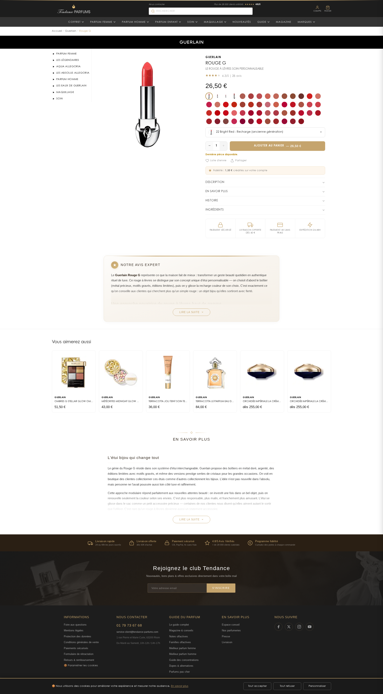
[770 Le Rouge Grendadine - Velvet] (301, 113)
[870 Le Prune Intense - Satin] (242, 121)
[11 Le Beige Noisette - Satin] (276, 96)
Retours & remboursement (79, 659)
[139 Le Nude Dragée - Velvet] (242, 96)
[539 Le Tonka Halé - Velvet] (284, 113)
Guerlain (70, 31)
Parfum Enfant (166, 22)
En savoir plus (179, 686)
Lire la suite (189, 312)
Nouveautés (242, 22)
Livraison (227, 642)
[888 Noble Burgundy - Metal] (234, 96)
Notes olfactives (178, 636)
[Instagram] (299, 627)
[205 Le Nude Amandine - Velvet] (217, 104)
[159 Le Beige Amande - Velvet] (209, 104)
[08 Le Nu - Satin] (267, 96)
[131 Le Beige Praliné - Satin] (318, 96)
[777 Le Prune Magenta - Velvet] (217, 121)
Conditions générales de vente (81, 642)
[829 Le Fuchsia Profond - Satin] (234, 121)
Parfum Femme (101, 22)
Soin (190, 22)
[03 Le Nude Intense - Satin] (251, 96)
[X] (289, 627)
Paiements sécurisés (76, 648)
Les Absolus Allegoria (72, 73)
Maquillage (213, 22)
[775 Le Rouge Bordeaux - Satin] (318, 113)
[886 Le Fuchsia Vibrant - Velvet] (267, 121)
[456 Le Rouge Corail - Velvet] (209, 113)
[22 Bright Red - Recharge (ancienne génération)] (209, 96)
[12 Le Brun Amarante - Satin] (284, 96)
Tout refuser (287, 686)
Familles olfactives (180, 642)
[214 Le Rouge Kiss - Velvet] (234, 104)
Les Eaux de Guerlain (71, 85)
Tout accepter (257, 686)
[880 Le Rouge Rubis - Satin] (259, 121)
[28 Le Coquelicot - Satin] (309, 96)
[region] (191, 542)
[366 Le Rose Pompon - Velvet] (309, 104)
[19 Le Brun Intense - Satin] (301, 96)
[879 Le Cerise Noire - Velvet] (251, 121)
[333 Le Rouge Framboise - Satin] (284, 104)
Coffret (74, 22)
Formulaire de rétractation (78, 653)
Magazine (283, 22)
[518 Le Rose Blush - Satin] (234, 113)
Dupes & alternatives (181, 665)
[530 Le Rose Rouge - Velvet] (276, 113)
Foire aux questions (75, 624)
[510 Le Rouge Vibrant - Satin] (217, 113)
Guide (261, 22)
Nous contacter (157, 5)
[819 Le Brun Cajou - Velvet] (225, 121)
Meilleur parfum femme (182, 648)
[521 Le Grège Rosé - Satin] (267, 113)
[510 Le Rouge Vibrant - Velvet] (225, 113)
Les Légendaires (67, 60)
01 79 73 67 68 (129, 625)
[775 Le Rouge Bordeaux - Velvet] (209, 121)
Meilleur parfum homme (182, 653)
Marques (305, 22)
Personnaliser (317, 686)
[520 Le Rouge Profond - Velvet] (259, 113)
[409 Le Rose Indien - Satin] (318, 104)
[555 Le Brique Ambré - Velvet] (292, 113)
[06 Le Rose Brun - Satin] (259, 96)
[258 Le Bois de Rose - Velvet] (259, 104)
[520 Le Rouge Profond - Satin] (251, 113)
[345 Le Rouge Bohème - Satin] (292, 104)
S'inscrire (221, 588)
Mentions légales (73, 630)
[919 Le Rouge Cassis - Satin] (284, 121)
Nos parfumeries (231, 630)
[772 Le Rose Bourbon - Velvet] (309, 113)
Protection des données (77, 636)
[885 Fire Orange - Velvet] (225, 96)
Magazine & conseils (181, 630)
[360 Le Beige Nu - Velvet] (301, 104)
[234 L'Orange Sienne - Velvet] (242, 104)
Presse (226, 636)
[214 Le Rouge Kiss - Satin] (225, 104)
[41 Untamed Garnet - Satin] (217, 96)
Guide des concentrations (184, 659)
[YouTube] (310, 627)
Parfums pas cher (179, 671)
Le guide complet (179, 624)
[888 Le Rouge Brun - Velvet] (276, 121)
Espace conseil (231, 624)
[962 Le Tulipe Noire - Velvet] (292, 121)
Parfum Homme (134, 22)
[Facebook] (278, 627)
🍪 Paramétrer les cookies (81, 665)
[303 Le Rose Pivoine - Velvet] (267, 104)
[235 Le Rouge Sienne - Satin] (251, 104)
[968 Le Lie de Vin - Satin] (301, 121)
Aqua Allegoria (68, 66)
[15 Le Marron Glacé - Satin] (292, 96)
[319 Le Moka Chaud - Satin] (276, 104)
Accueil (57, 31)
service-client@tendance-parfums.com (137, 632)
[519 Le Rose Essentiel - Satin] (242, 113)
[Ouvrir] (53, 53)
